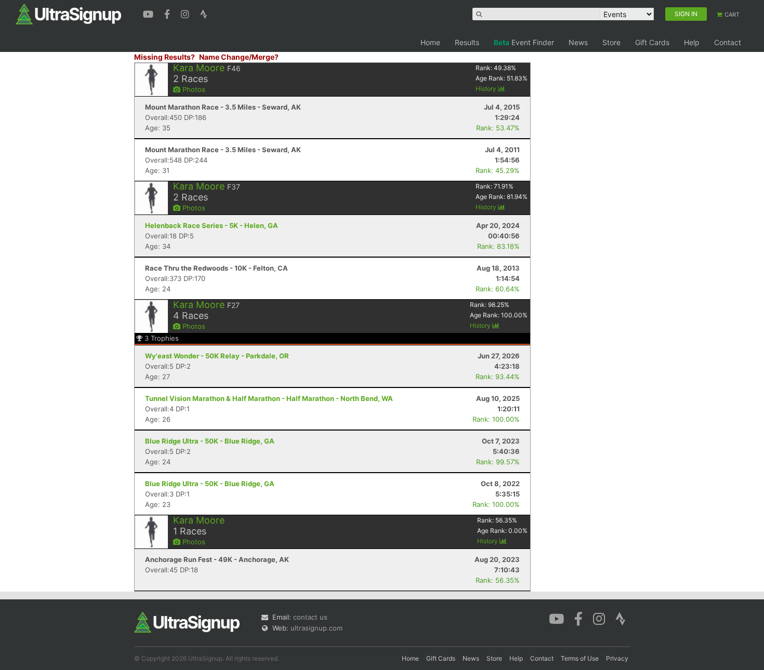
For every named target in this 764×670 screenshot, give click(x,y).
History (487, 88)
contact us (310, 617)
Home (430, 42)
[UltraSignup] (68, 13)
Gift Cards (652, 42)
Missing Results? (164, 56)
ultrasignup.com (317, 628)
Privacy (617, 658)
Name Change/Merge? (239, 56)
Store (611, 42)
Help (692, 42)
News (578, 42)
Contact (727, 42)
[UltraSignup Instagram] (186, 13)
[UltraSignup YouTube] (149, 13)
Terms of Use (580, 658)
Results (467, 42)
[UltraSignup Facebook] (168, 13)
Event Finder (524, 42)
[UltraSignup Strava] (204, 13)
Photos (192, 89)
